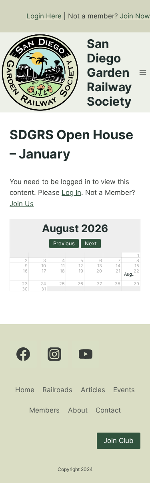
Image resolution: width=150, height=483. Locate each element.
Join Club (119, 441)
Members (44, 410)
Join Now (135, 16)
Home (24, 390)
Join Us (22, 204)
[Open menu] (142, 72)
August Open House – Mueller (131, 274)
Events (124, 390)
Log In (71, 192)
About (78, 410)
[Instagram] (54, 354)
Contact (108, 410)
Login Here (44, 16)
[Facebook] (23, 354)
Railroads (57, 390)
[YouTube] (85, 354)
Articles (93, 390)
